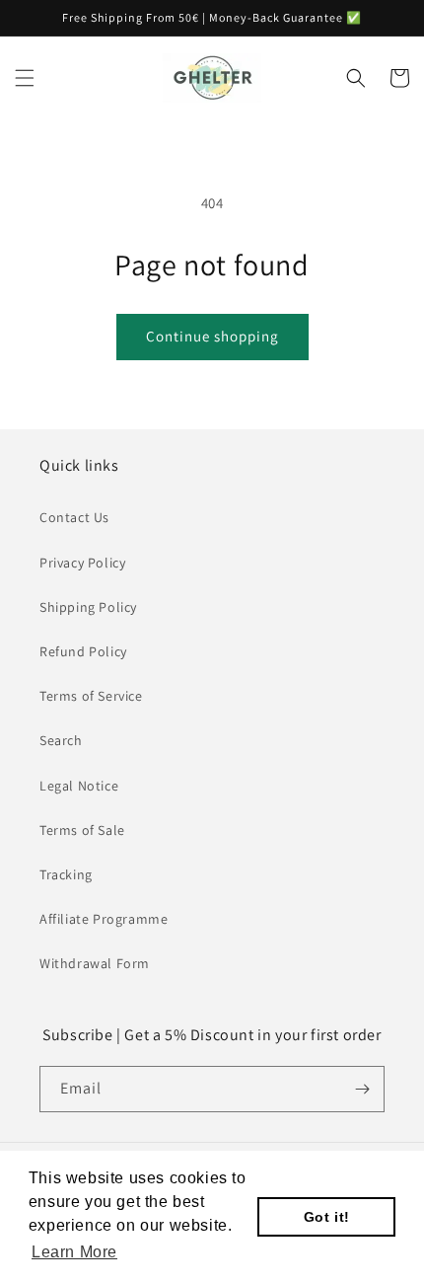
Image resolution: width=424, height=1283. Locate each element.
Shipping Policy (88, 607)
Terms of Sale (82, 830)
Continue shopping (212, 336)
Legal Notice (78, 785)
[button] (24, 78)
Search (61, 740)
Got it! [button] (327, 1217)
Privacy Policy (82, 562)
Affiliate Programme (103, 919)
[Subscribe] (362, 1089)
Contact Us (74, 517)
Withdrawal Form (94, 963)
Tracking (66, 874)
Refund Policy (83, 651)
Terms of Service (91, 696)
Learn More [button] (74, 1252)
